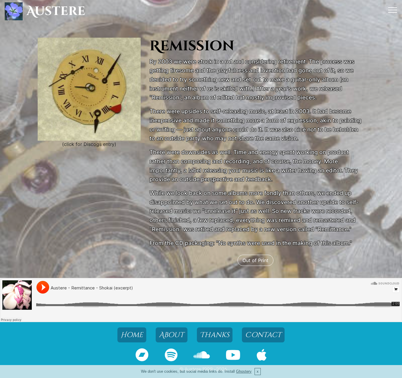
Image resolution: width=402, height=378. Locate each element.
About (171, 334)
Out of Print (255, 260)
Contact (263, 334)
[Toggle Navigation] (392, 9)
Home (132, 334)
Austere (55, 11)
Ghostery (244, 371)
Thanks (214, 334)
